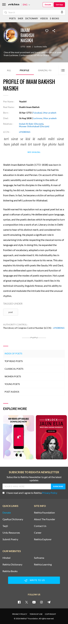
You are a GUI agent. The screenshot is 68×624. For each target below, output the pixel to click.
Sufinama (39, 558)
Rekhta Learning (43, 564)
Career (37, 532)
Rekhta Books (10, 571)
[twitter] (26, 602)
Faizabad (37, 112)
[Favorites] (47, 30)
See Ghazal (34, 152)
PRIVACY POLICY (19, 614)
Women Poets (13, 376)
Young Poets (12, 384)
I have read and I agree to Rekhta (31, 492)
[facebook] (19, 602)
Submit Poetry (10, 539)
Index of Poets (13, 353)
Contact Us (40, 526)
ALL (9, 70)
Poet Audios (12, 391)
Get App (59, 4)
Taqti (5, 526)
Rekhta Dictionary (12, 564)
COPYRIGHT (50, 614)
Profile (24, 70)
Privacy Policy (49, 492)
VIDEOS (44, 18)
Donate (48, 4)
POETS (12, 18)
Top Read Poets (14, 361)
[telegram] (48, 602)
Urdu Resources (11, 532)
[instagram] (41, 602)
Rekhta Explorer (43, 539)
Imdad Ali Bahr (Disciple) (31, 123)
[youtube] (34, 602)
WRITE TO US (37, 580)
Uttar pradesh (49, 112)
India (45, 47)
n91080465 (24, 132)
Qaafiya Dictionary (13, 519)
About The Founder (44, 519)
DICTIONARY (31, 18)
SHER (20, 18)
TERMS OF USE (36, 614)
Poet (10, 312)
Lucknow (38, 47)
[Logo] (14, 5)
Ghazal (45, 70)
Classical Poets (14, 368)
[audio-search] (62, 12)
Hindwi (6, 558)
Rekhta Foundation (44, 512)
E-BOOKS (54, 18)
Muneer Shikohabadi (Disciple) (34, 126)
